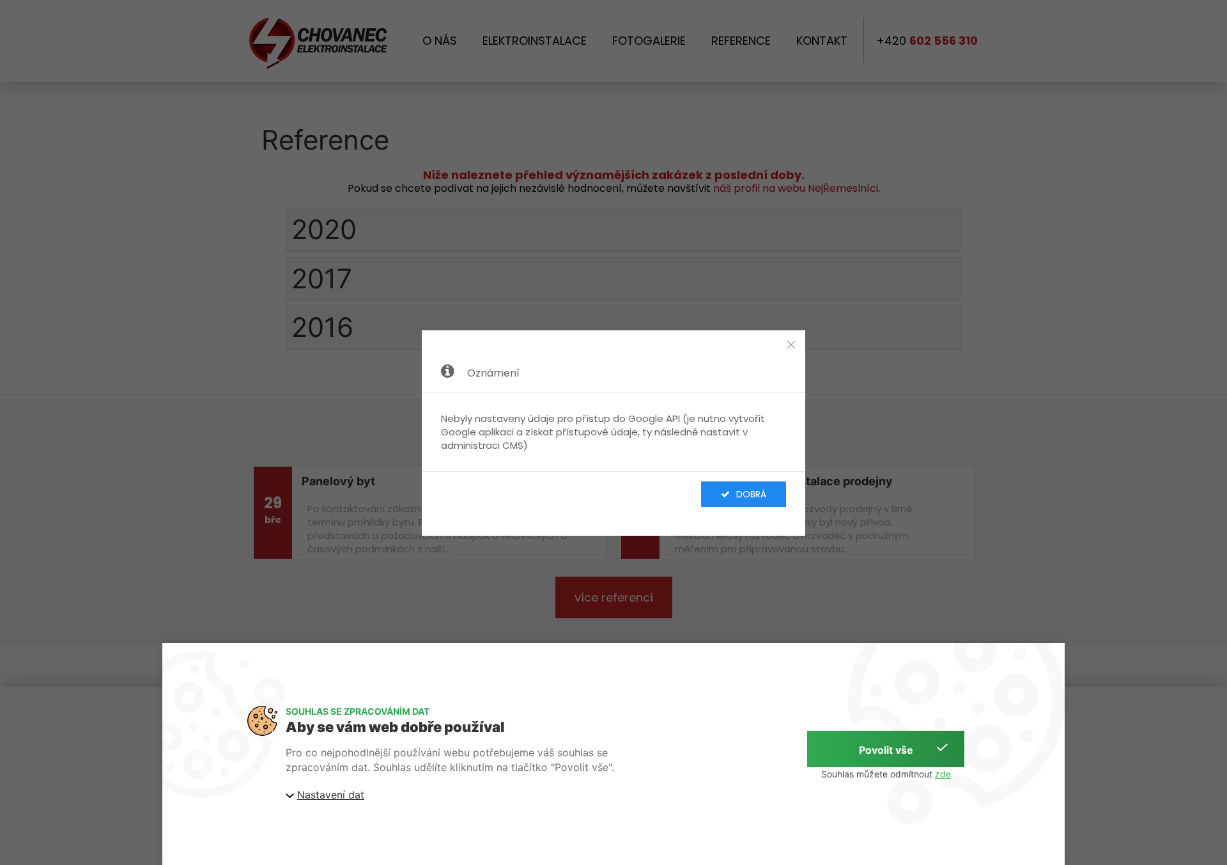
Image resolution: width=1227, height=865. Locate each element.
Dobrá (751, 494)
